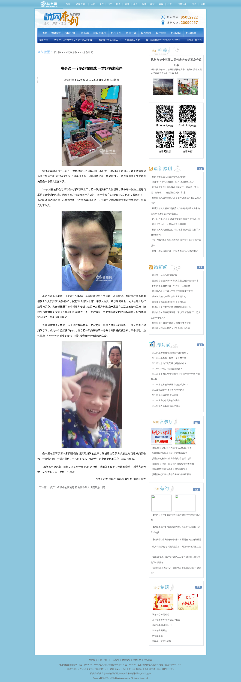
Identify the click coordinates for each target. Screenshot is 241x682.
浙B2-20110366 (91, 664)
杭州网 (57, 52)
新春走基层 (157, 636)
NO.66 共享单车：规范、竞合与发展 (169, 358)
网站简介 (93, 660)
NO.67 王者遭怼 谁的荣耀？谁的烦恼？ (170, 353)
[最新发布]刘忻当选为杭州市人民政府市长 (172, 448)
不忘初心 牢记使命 (161, 614)
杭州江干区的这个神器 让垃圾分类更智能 (171, 323)
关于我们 (104, 660)
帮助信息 (137, 660)
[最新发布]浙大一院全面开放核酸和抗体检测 (173, 464)
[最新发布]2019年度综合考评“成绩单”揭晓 (171, 474)
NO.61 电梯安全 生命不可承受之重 (168, 390)
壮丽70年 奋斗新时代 (162, 625)
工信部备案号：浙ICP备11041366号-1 (125, 669)
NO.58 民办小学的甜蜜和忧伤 (166, 400)
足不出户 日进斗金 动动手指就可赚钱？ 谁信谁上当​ (176, 219)
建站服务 (126, 660)
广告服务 (115, 660)
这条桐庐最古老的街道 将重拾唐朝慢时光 (171, 307)
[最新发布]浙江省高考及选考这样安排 (169, 469)
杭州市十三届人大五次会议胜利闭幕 (169, 176)
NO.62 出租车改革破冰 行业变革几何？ (170, 384)
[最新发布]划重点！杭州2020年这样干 (169, 453)
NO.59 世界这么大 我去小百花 (166, 406)
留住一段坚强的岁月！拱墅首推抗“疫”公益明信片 (175, 251)
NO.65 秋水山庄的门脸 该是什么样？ (169, 363)
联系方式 (148, 660)
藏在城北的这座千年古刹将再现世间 (155, 40)
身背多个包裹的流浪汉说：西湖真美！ (170, 302)
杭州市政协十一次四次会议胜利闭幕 (169, 224)
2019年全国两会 (159, 630)
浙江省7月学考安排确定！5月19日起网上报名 (173, 182)
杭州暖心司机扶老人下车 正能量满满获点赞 (111, 40)
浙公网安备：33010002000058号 (159, 669)
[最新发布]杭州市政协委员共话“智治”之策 (171, 458)
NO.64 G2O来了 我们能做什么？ (167, 368)
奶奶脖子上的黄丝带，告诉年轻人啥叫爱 (66, 40)
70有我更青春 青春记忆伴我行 (166, 620)
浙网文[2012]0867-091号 (95, 669)
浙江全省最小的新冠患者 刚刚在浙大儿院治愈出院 (77, 487)
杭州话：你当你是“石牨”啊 (191, 40)
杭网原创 (72, 52)
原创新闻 (88, 52)
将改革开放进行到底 (161, 641)
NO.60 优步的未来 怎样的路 (165, 395)
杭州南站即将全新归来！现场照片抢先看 (171, 328)
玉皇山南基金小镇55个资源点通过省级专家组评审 (175, 280)
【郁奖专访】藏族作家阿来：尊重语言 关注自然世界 (176, 539)
